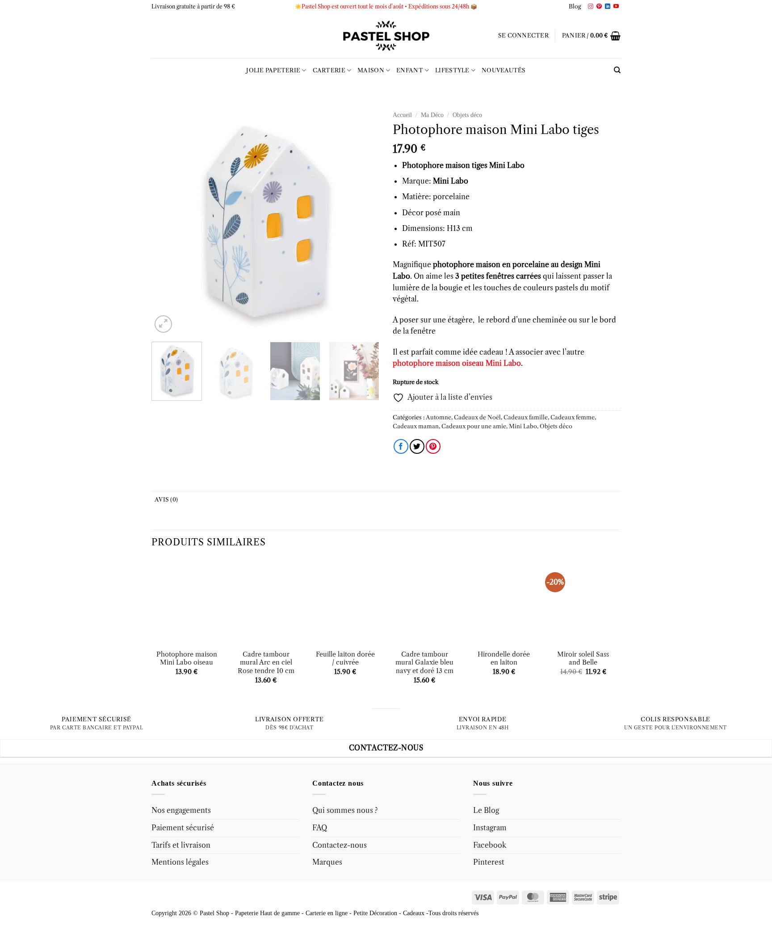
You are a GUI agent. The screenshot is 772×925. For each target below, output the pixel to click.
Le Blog (486, 810)
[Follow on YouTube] (616, 7)
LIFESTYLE (452, 70)
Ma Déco (432, 115)
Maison (370, 70)
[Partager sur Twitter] (417, 446)
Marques (327, 862)
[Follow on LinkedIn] (607, 7)
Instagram (490, 827)
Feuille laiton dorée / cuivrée (345, 658)
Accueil (402, 115)
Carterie (329, 70)
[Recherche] (617, 70)
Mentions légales (180, 862)
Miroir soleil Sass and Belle (583, 658)
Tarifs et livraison (180, 845)
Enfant (409, 70)
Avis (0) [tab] (166, 499)
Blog (575, 6)
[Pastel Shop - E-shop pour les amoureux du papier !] (386, 36)
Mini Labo (523, 426)
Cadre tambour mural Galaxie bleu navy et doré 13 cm (424, 662)
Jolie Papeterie (273, 70)
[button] (523, 36)
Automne (438, 417)
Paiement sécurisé (182, 827)
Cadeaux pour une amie (473, 426)
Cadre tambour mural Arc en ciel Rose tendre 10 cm (266, 662)
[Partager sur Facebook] (401, 446)
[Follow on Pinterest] (599, 7)
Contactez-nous (339, 845)
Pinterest (488, 862)
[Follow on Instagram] (590, 7)
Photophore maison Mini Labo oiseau (186, 658)
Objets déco (467, 115)
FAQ (319, 827)
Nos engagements (181, 810)
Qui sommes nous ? (345, 810)
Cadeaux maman (416, 426)
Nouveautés (504, 70)
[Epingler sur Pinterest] (433, 446)
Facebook (489, 845)
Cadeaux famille (525, 417)
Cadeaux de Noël (477, 417)
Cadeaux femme (572, 417)
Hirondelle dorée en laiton (504, 658)
